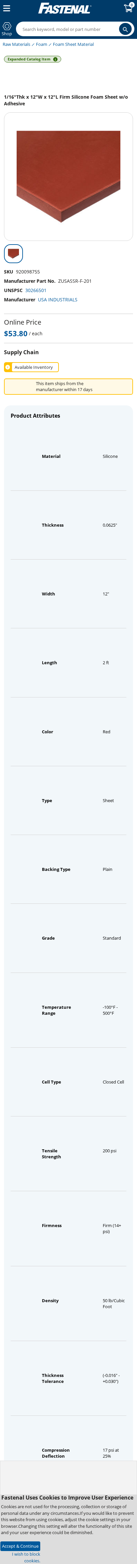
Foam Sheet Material (73, 44)
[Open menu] (5, 8)
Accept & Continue (20, 1546)
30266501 (36, 290)
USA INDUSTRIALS (57, 299)
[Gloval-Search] (125, 29)
